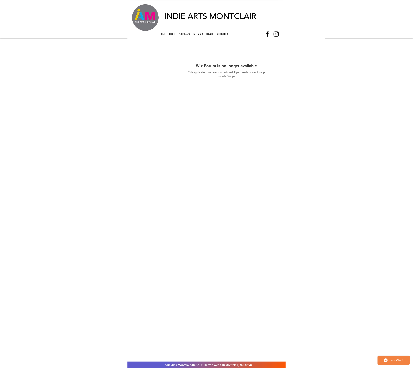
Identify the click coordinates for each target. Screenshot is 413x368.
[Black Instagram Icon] (276, 34)
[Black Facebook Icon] (267, 34)
